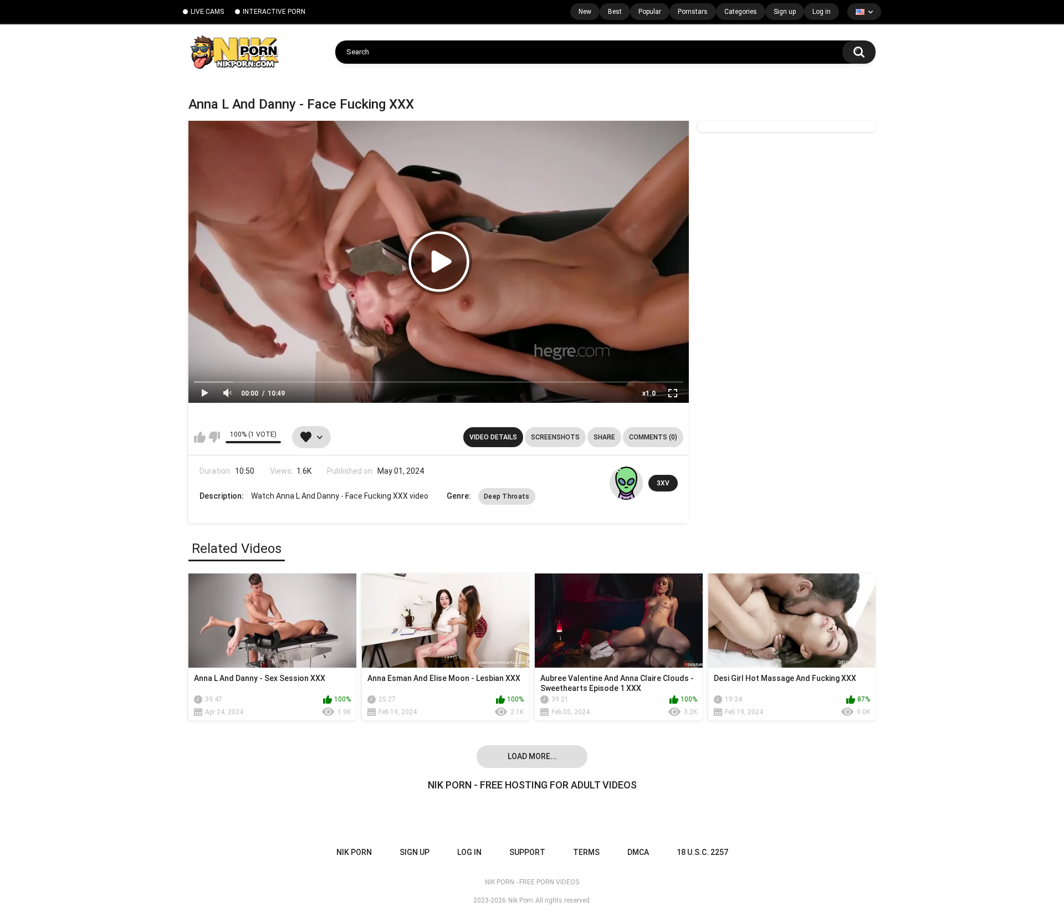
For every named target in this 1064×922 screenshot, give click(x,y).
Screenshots (555, 437)
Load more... (532, 756)
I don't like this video (214, 437)
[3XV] (626, 483)
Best (615, 12)
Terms (586, 852)
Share (604, 437)
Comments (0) (653, 437)
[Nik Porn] (234, 52)
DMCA (638, 852)
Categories (740, 12)
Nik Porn (520, 900)
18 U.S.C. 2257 (702, 852)
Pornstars (693, 12)
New (585, 12)
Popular (649, 12)
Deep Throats (507, 496)
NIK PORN (354, 852)
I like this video (200, 437)
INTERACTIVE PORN (274, 12)
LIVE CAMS (207, 12)
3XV (663, 483)
